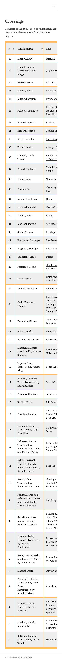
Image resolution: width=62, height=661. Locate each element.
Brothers (51, 82)
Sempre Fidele (53, 130)
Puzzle (49, 256)
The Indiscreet (54, 138)
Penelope (51, 232)
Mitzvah (50, 58)
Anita (49, 215)
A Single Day (53, 147)
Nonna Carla (52, 179)
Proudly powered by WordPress (18, 657)
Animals (50, 122)
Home (49, 199)
